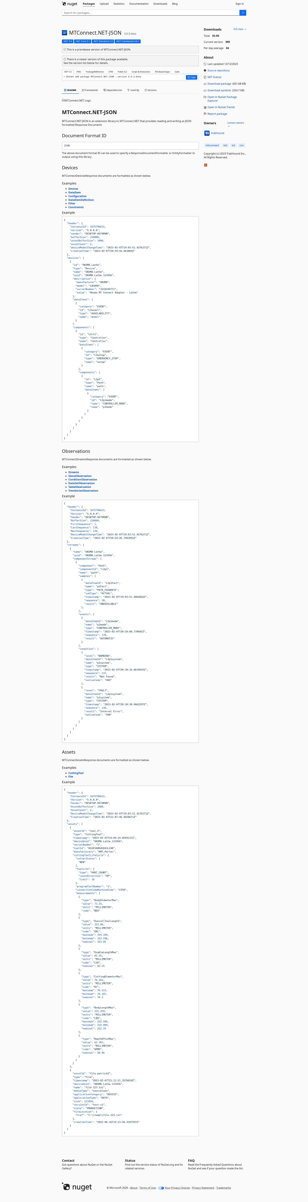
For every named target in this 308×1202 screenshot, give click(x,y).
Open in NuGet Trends (221, 107)
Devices (73, 188)
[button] (191, 77)
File (70, 776)
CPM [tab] (110, 71)
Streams (73, 472)
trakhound (217, 133)
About (133, 1188)
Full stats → (240, 29)
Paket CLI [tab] (122, 71)
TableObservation (79, 487)
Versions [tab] (152, 90)
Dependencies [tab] (114, 90)
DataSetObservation (81, 483)
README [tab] (71, 90)
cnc (242, 145)
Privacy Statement (203, 1188)
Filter (71, 203)
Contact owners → (235, 124)
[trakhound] (207, 133)
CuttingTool (76, 773)
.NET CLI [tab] (68, 71)
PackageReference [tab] (95, 71)
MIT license (214, 77)
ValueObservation (80, 476)
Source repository (219, 70)
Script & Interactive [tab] (141, 71)
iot (233, 145)
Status (130, 1160)
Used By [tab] (134, 90)
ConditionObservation (82, 479)
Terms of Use (148, 1188)
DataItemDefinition (81, 200)
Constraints (76, 207)
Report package (217, 114)
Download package (219, 83)
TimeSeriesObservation (83, 490)
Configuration (77, 196)
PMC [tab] (79, 71)
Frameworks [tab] (91, 90)
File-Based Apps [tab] (162, 71)
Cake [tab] (177, 71)
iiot (225, 145)
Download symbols (219, 90)
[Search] (242, 13)
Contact (68, 1160)
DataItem (74, 192)
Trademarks (223, 1188)
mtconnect (212, 145)
